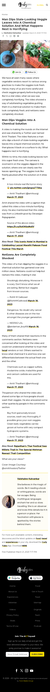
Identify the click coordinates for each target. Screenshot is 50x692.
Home (5, 14)
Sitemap (37, 602)
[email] (18, 36)
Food (37, 586)
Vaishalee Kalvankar (12, 33)
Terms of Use (12, 626)
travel (44, 538)
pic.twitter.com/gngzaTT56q (26, 188)
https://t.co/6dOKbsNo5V (20, 226)
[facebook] (3, 36)
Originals (37, 609)
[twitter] (7, 36)
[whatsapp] (11, 36)
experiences (12, 542)
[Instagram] (26, 671)
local (4, 350)
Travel (37, 597)
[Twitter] (21, 671)
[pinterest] (14, 36)
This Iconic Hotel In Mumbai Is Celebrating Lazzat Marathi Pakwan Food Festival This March (24, 245)
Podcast (37, 626)
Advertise (12, 602)
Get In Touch (37, 591)
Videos (12, 609)
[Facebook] (16, 671)
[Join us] (17, 72)
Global (40, 5)
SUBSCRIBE (37, 654)
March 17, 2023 (15, 197)
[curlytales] (25, 572)
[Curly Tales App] (14, 578)
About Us (12, 591)
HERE (24, 546)
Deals (12, 620)
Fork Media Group (26, 681)
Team (37, 615)
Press (37, 620)
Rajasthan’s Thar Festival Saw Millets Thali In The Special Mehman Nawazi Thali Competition (24, 450)
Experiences (12, 597)
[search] (47, 5)
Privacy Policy (12, 615)
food (38, 538)
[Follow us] (31, 72)
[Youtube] (31, 670)
